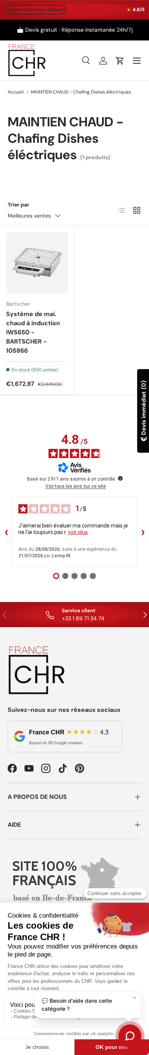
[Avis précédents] (6, 531)
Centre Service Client (35, 9)
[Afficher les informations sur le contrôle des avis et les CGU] (120, 478)
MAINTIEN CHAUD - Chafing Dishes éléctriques (81, 92)
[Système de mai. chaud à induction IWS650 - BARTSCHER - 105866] (37, 263)
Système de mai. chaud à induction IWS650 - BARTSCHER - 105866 (33, 332)
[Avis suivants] (143, 531)
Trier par (18, 204)
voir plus (78, 532)
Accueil (16, 92)
